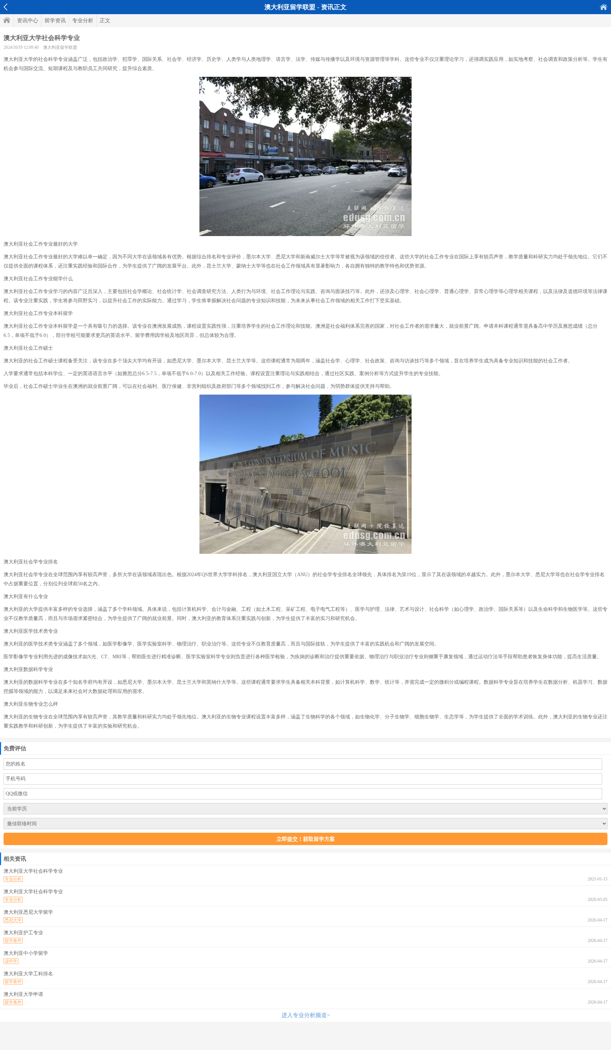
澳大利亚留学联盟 (60, 47)
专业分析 (82, 20)
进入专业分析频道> (305, 1015)
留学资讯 (55, 20)
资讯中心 (27, 20)
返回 (5, 7)
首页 (603, 7)
